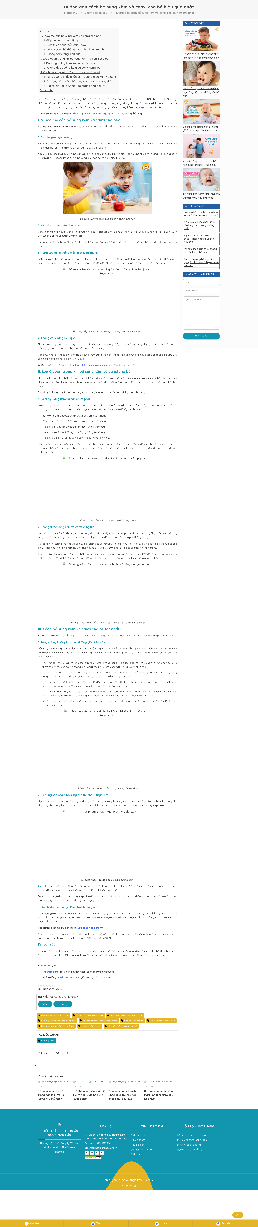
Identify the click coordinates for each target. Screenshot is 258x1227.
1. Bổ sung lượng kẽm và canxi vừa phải (69, 63)
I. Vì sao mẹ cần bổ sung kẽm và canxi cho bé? (70, 36)
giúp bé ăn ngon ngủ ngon (98, 113)
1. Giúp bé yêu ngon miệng (61, 40)
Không (63, 1004)
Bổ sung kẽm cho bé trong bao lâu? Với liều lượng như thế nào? (52, 1094)
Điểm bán (139, 1144)
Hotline (34, 1223)
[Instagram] (135, 1185)
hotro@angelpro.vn (106, 1147)
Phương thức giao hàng (193, 1135)
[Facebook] (123, 1185)
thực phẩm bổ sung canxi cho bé (93, 364)
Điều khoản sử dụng (191, 1149)
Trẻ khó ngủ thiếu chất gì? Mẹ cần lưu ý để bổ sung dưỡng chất (89, 1094)
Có (45, 1004)
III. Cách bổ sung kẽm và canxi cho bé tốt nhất (70, 72)
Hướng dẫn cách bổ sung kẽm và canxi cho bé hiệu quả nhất (154, 12)
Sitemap (59, 1151)
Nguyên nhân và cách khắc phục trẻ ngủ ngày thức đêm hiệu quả (123, 1094)
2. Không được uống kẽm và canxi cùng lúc (72, 67)
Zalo (99, 1223)
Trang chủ (70, 12)
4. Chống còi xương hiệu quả (62, 54)
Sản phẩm (139, 1139)
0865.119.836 (104, 1143)
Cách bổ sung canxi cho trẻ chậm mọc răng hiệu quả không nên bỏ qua (201, 92)
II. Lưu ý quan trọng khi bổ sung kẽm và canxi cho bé (74, 58)
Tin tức (137, 1154)
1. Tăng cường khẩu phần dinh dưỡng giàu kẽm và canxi (80, 76)
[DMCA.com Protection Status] (93, 1157)
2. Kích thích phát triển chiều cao (65, 45)
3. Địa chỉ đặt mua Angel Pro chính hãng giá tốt (74, 86)
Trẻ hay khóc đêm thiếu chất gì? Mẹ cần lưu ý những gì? (201, 250)
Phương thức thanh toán (193, 1139)
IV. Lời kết (46, 90)
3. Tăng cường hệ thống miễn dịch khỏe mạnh (74, 49)
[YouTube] (131, 1185)
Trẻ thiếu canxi (50, 971)
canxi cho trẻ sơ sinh (68, 977)
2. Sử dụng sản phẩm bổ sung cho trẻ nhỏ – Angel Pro (79, 81)
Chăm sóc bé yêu (96, 12)
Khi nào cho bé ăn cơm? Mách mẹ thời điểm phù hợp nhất (159, 1094)
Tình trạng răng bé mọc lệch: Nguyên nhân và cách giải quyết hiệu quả (201, 262)
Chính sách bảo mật (191, 1144)
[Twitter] (127, 1185)
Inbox (163, 1223)
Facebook (228, 1223)
